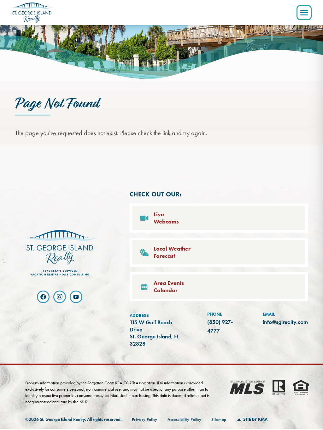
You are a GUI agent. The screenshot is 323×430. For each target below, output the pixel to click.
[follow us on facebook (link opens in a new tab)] (43, 297)
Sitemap (218, 419)
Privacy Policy (144, 419)
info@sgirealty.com (285, 322)
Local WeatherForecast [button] (172, 252)
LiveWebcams (166, 218)
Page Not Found (56, 104)
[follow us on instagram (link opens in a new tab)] (59, 297)
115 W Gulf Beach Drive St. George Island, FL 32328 (156, 333)
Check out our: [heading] (156, 194)
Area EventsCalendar (169, 287)
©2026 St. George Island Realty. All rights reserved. (73, 419)
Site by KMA (255, 419)
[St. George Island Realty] (32, 12)
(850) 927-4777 (220, 326)
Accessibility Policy (184, 419)
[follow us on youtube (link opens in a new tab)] (76, 297)
